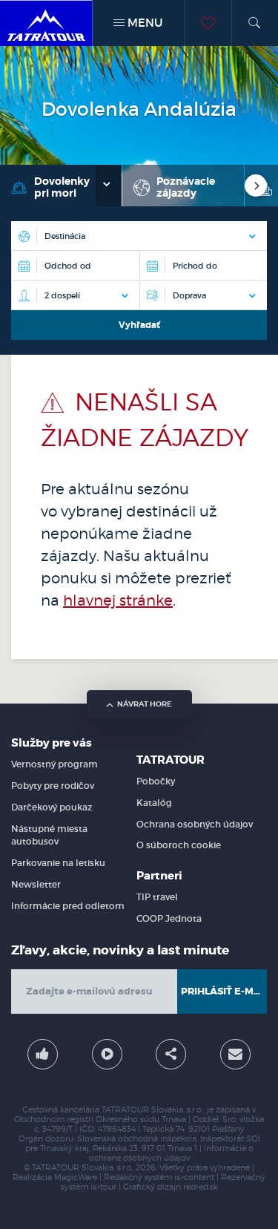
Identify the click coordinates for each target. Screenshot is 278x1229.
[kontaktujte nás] (235, 1054)
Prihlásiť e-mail (224, 991)
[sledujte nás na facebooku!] (42, 1054)
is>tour (103, 1187)
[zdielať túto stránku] (171, 1054)
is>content (194, 1177)
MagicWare (75, 1177)
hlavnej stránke (118, 600)
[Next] (256, 185)
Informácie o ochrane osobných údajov (171, 1153)
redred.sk (200, 1187)
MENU (143, 23)
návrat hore (144, 704)
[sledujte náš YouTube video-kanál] (107, 1054)
